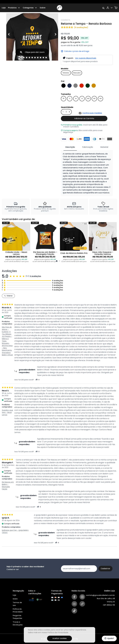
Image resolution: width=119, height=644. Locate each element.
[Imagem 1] (18, 57)
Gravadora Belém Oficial (7, 353)
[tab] (70, 147)
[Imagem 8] (37, 57)
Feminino (66, 73)
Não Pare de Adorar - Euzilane (7, 329)
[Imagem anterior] (8, 34)
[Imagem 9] (40, 57)
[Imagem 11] (46, 57)
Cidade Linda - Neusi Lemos (16, 253)
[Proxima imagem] (55, 34)
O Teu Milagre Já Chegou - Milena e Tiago (7, 336)
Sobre (42, 7)
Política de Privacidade (57, 632)
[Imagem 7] (35, 57)
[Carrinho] (115, 7)
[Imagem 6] (32, 57)
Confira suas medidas (92, 113)
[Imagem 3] (24, 57)
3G (94, 98)
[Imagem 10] (43, 57)
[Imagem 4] (26, 57)
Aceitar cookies (59, 638)
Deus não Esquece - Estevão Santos (102, 253)
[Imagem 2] (21, 57)
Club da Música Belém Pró (74, 253)
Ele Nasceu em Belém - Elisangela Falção (45, 253)
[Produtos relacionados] (56, 261)
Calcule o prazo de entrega (76, 51)
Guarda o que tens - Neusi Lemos (7, 412)
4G (100, 98)
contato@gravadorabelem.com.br (100, 595)
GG (88, 98)
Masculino (77, 73)
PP (63, 98)
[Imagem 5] (29, 57)
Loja (4, 7)
